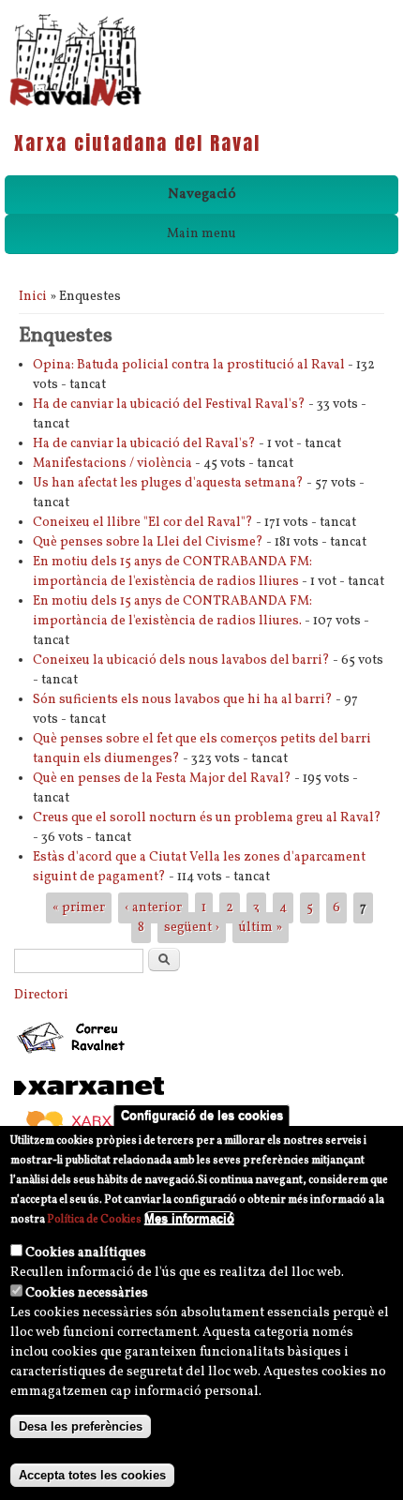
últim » (260, 928)
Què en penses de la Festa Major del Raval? (162, 779)
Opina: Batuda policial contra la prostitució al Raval (189, 365)
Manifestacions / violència (112, 463)
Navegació (202, 194)
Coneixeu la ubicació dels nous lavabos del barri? (181, 660)
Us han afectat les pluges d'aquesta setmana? (168, 483)
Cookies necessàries (86, 1293)
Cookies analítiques (85, 1253)
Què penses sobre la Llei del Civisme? (148, 542)
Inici (33, 297)
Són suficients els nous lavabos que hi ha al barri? (183, 700)
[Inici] (75, 104)
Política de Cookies (94, 1219)
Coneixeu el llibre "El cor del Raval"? (143, 523)
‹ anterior (153, 908)
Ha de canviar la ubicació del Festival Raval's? (169, 404)
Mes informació (189, 1218)
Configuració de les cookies (202, 1115)
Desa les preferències (80, 1426)
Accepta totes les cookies (92, 1475)
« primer (78, 908)
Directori (41, 995)
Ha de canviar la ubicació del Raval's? (144, 444)
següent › (191, 928)
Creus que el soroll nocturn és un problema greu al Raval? (207, 818)
